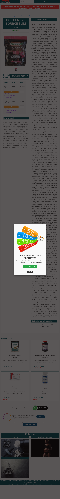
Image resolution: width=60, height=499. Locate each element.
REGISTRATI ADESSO (30, 266)
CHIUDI (30, 271)
